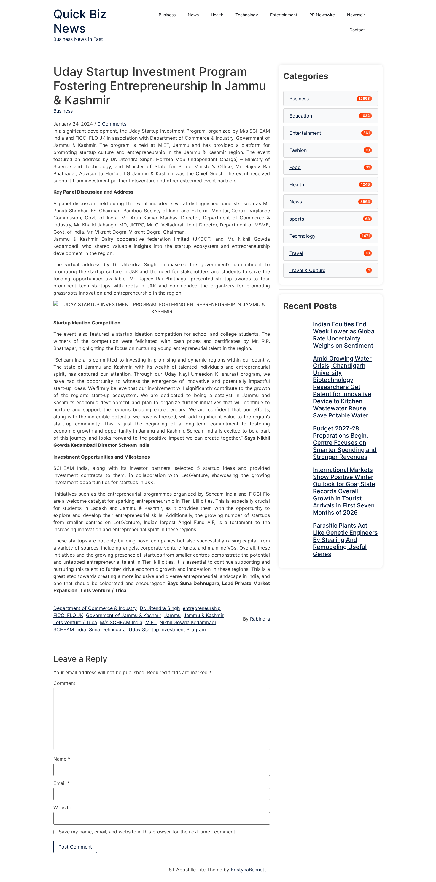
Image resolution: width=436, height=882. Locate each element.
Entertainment (283, 14)
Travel (296, 253)
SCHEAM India (69, 629)
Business (167, 14)
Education (300, 116)
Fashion (298, 150)
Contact (357, 29)
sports (296, 219)
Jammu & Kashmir (204, 615)
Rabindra (260, 619)
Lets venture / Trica (75, 622)
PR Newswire (322, 14)
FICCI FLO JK (68, 615)
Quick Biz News (79, 21)
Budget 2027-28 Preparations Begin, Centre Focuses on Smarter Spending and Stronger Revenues (345, 442)
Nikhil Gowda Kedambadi (188, 622)
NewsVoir (356, 14)
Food (295, 167)
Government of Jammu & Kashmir (123, 615)
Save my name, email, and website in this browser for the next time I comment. (147, 831)
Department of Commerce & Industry (95, 608)
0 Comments (112, 124)
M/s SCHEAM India (121, 622)
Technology (246, 14)
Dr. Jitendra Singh (160, 608)
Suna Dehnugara (107, 629)
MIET (151, 622)
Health (217, 14)
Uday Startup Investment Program (167, 629)
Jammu (172, 615)
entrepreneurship (202, 608)
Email (61, 783)
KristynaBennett (248, 870)
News (193, 14)
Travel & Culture (307, 270)
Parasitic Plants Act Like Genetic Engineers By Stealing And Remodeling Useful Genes (345, 540)
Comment (64, 683)
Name (61, 758)
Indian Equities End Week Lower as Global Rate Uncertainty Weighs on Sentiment (344, 335)
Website (62, 807)
